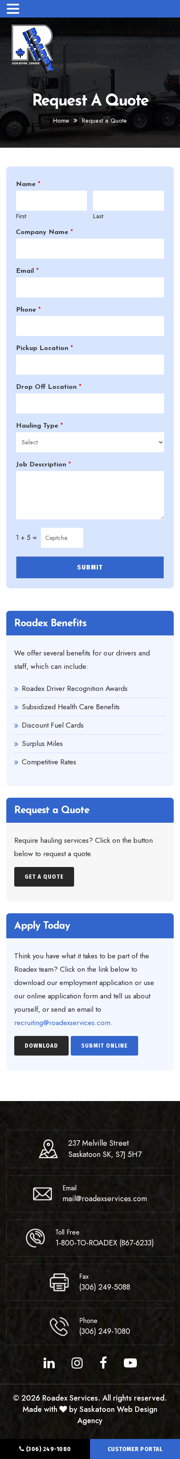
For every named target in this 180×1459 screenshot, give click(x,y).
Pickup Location (44, 348)
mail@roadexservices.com (104, 1198)
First (21, 216)
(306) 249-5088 (104, 1287)
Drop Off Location (48, 387)
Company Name (44, 232)
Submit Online (104, 1045)
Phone (28, 310)
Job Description (43, 464)
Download (41, 1045)
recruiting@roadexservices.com (62, 1023)
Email (27, 271)
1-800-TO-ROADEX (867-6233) (104, 1242)
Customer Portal (135, 1449)
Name (28, 184)
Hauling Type (39, 426)
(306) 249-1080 (47, 1449)
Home (61, 120)
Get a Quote (44, 876)
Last (98, 216)
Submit (90, 567)
